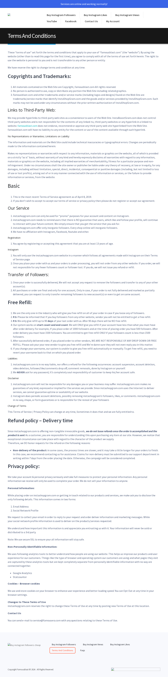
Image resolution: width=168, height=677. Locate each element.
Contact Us (91, 21)
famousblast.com (27, 125)
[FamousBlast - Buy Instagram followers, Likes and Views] (22, 18)
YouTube (52, 21)
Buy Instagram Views (127, 15)
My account (113, 21)
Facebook (70, 21)
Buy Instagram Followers (61, 15)
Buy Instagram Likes (95, 15)
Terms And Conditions (62, 650)
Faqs (82, 650)
